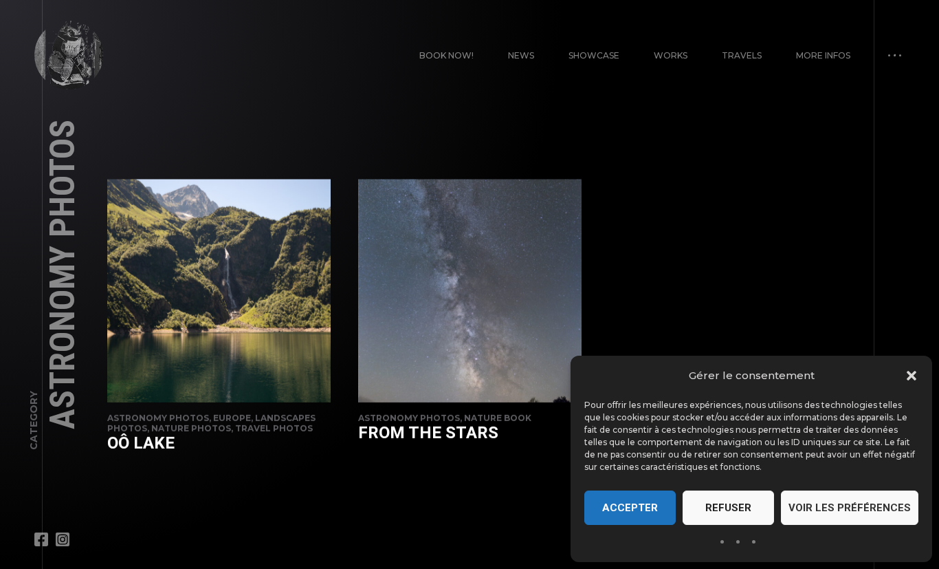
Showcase (593, 55)
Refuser (728, 508)
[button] (911, 376)
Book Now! (446, 55)
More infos (823, 55)
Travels (742, 55)
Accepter (630, 508)
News (521, 55)
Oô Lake (141, 443)
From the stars (428, 432)
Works (670, 55)
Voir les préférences (849, 508)
